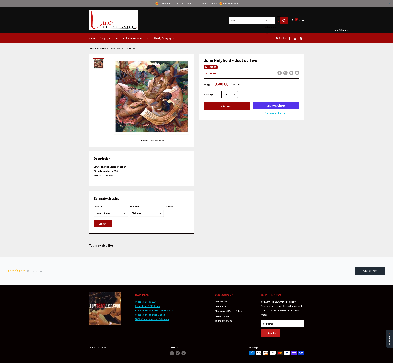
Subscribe (271, 333)
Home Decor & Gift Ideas (147, 306)
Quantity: (208, 94)
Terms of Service (223, 320)
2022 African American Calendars (152, 319)
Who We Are (221, 301)
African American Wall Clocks (150, 314)
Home (92, 38)
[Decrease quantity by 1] (218, 94)
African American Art (134, 38)
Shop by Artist (107, 38)
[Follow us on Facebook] (172, 353)
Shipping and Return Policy (228, 311)
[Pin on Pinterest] (285, 72)
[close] (389, 3)
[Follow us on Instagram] (178, 353)
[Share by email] (297, 72)
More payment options (276, 112)
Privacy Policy (222, 315)
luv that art (210, 73)
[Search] (284, 20)
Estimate (103, 223)
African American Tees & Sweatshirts (154, 310)
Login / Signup (340, 29)
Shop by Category (162, 38)
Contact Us (220, 306)
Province (134, 206)
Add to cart (226, 105)
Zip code (170, 206)
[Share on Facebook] (279, 72)
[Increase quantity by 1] (234, 94)
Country (98, 206)
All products (102, 48)
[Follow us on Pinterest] (183, 353)
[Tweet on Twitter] (291, 72)
